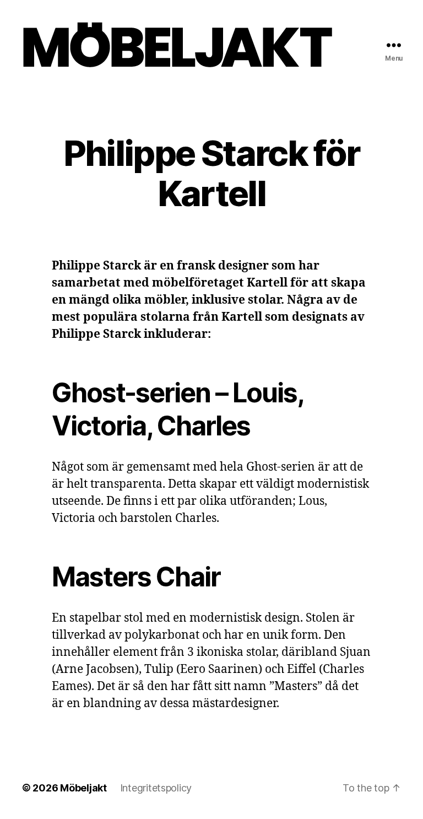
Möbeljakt (83, 788)
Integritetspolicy (156, 788)
